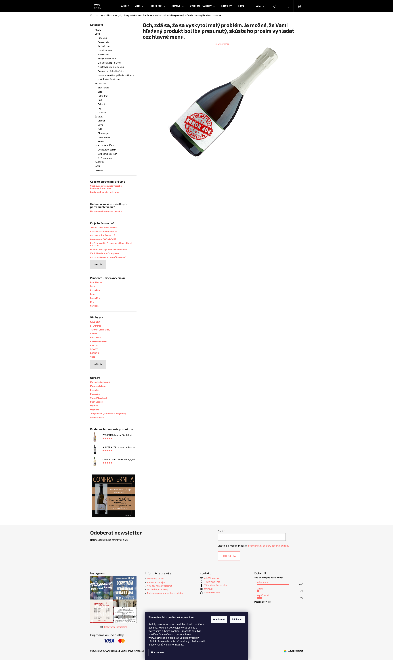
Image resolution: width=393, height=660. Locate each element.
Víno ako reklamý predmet (159, 586)
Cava (100, 125)
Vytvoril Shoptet (295, 651)
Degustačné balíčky (107, 149)
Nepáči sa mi (263, 595)
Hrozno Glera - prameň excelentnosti (109, 249)
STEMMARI (95, 326)
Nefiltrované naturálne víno (111, 67)
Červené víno (104, 42)
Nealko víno (103, 54)
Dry (99, 108)
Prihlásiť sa (229, 556)
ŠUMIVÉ (99, 116)
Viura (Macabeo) (98, 398)
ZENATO (94, 349)
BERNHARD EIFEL (99, 341)
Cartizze (102, 112)
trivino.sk (208, 589)
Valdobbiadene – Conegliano (104, 253)
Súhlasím (237, 619)
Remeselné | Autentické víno (111, 71)
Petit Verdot (96, 402)
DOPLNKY (100, 170)
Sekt (100, 129)
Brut (100, 100)
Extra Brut (103, 96)
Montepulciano (97, 386)
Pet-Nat (101, 141)
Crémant (102, 120)
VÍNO (97, 34)
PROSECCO (100, 83)
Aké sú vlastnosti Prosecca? (104, 231)
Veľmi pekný (262, 582)
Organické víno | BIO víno (110, 63)
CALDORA (95, 322)
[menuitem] (125, 6)
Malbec (94, 405)
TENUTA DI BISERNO (100, 329)
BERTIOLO (95, 345)
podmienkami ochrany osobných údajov (268, 545)
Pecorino (94, 390)
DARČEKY (99, 162)
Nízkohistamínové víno (109, 79)
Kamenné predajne (156, 582)
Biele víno (102, 38)
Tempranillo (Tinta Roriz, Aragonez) (108, 413)
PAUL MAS (95, 337)
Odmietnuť (219, 619)
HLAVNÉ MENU (222, 44)
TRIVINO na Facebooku (215, 585)
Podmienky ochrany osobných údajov (165, 593)
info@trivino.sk (211, 578)
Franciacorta (104, 137)
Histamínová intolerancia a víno (106, 211)
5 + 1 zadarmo (105, 158)
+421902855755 (212, 582)
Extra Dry (102, 104)
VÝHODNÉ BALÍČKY (104, 145)
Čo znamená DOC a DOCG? (103, 239)
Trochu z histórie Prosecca (103, 227)
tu (182, 644)
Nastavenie (157, 652)
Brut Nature (103, 87)
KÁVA (97, 166)
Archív (98, 264)
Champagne (104, 133)
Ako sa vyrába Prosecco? (102, 235)
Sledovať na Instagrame (115, 627)
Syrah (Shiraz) (97, 417)
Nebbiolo (94, 409)
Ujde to (260, 588)
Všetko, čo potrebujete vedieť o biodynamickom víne (106, 187)
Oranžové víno (105, 50)
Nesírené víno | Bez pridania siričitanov (116, 75)
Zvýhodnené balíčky (107, 154)
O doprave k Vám (155, 578)
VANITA (93, 333)
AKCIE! (98, 30)
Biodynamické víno (107, 58)
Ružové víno (103, 46)
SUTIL (93, 357)
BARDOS (94, 353)
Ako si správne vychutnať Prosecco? (108, 257)
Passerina (95, 394)
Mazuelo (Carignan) (100, 382)
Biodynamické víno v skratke (104, 192)
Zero (100, 92)
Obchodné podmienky (157, 589)
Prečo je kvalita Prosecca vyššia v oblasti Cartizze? (111, 244)
